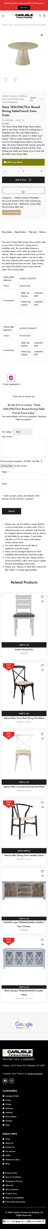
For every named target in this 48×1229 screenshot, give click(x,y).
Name (5, 471)
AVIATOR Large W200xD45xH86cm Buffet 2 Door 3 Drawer (24, 924)
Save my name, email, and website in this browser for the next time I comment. (20, 497)
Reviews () (33, 99)
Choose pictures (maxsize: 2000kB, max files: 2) (21, 461)
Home (4, 25)
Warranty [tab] (33, 232)
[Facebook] (5, 1080)
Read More (24, 7)
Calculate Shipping (11, 212)
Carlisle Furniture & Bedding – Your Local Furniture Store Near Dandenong (15, 99)
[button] (24, 645)
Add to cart (21, 179)
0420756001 (29, 1059)
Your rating (7, 431)
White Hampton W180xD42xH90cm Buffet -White (24, 992)
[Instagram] (11, 1080)
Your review (8, 436)
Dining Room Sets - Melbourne (15, 203)
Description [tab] (7, 232)
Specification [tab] (20, 232)
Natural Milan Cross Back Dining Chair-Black (24, 718)
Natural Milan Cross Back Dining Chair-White (24, 786)
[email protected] (12, 560)
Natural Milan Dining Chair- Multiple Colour (24, 855)
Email (5, 483)
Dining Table (35, 203)
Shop (10, 25)
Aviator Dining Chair (24, 649)
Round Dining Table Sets (12, 206)
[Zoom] (41, 35)
